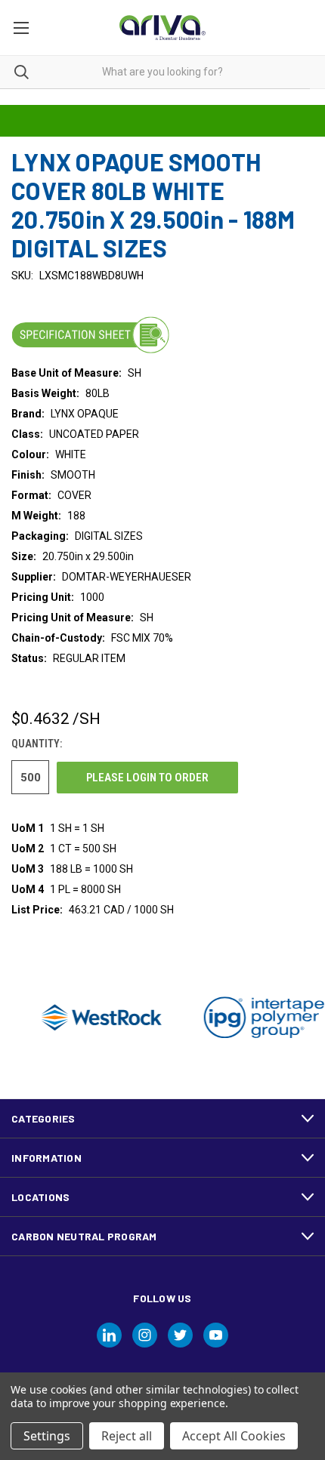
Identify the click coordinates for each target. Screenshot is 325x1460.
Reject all (126, 1436)
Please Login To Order (147, 777)
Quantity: (36, 744)
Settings (46, 1436)
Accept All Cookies (234, 1436)
